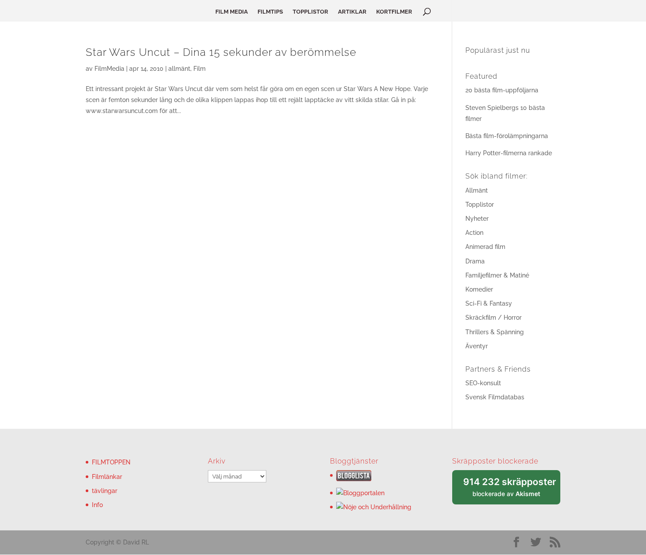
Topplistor (479, 204)
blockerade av (511, 490)
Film (199, 68)
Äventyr (476, 346)
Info (97, 504)
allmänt (179, 68)
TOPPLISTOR (310, 12)
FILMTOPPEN (111, 462)
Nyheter (477, 218)
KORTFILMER (394, 12)
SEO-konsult (483, 383)
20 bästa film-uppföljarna (501, 90)
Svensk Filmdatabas (494, 397)
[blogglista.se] (353, 478)
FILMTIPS (270, 12)
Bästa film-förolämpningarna (506, 135)
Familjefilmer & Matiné (497, 275)
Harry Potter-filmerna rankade (508, 153)
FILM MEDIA (231, 12)
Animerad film (485, 246)
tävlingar (104, 490)
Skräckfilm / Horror (493, 317)
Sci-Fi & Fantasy (488, 303)
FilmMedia (109, 68)
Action (474, 232)
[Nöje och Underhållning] (373, 507)
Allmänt (476, 190)
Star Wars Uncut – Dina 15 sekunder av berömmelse (221, 52)
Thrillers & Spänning (494, 332)
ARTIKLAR (352, 12)
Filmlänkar (107, 476)
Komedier (479, 289)
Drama (475, 261)
